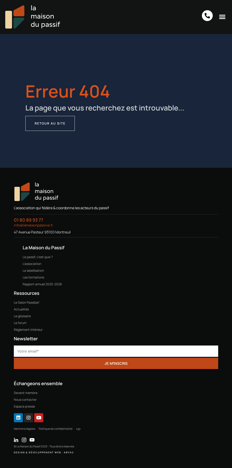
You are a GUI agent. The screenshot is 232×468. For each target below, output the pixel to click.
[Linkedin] (18, 417)
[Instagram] (28, 417)
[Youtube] (38, 417)
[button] (222, 17)
